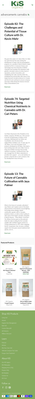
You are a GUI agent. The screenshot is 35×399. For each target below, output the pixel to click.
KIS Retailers (5, 373)
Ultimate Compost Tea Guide (10, 350)
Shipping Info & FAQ (7, 367)
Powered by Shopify (16, 393)
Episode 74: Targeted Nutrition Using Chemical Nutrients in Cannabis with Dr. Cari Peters (17, 106)
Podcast (4, 342)
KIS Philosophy (6, 365)
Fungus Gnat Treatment (8, 353)
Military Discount (6, 333)
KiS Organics (8, 393)
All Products (5, 331)
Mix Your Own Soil (7, 348)
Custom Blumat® (6, 328)
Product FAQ (5, 370)
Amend (4, 320)
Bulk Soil (4, 325)
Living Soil (4, 317)
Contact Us (5, 375)
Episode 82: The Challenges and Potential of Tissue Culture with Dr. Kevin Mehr (15, 31)
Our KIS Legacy (6, 362)
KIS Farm (4, 378)
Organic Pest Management (9, 323)
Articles (4, 345)
